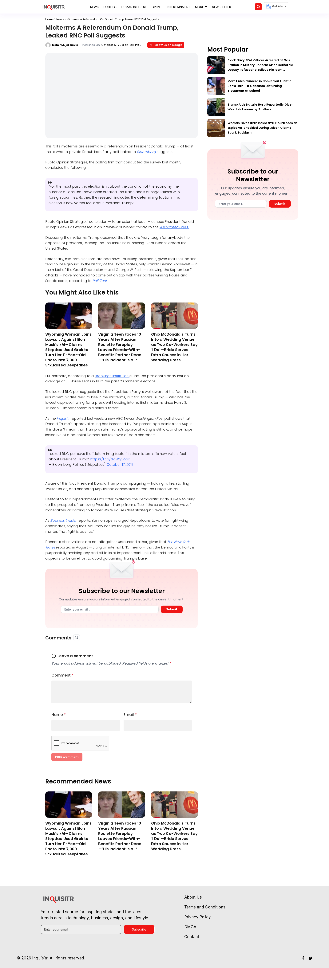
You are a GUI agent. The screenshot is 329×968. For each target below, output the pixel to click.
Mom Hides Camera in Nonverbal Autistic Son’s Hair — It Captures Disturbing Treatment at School (259, 86)
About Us (193, 897)
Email (130, 714)
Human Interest (134, 7)
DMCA (190, 926)
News (94, 7)
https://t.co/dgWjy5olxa (110, 459)
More (199, 7)
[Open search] (258, 6)
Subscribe (139, 929)
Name (58, 714)
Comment (62, 675)
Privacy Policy (197, 917)
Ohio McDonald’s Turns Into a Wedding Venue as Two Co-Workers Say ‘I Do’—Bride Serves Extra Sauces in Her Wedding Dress (174, 347)
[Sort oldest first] (76, 637)
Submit (171, 609)
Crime (156, 7)
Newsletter (221, 7)
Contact (191, 936)
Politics (110, 7)
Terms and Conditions (204, 907)
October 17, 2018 (120, 464)
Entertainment (178, 7)
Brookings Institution (112, 375)
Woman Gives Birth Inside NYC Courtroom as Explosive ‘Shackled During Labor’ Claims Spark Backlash (262, 128)
